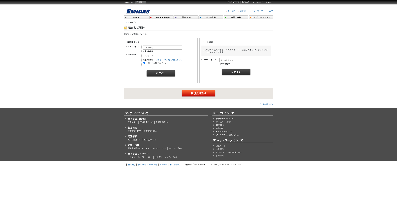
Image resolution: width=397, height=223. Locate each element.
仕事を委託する (162, 122)
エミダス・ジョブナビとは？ (140, 157)
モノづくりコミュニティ (156, 148)
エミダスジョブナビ (138, 154)
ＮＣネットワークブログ (262, 2)
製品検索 (132, 127)
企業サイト (220, 146)
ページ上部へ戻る (266, 104)
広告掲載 (220, 128)
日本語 (139, 2)
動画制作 (220, 125)
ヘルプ (270, 11)
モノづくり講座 (175, 148)
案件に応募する (134, 140)
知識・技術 (133, 145)
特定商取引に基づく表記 (147, 165)
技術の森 (246, 2)
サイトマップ (257, 11)
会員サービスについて (225, 119)
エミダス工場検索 (137, 119)
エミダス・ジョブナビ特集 (166, 157)
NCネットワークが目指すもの (228, 152)
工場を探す (132, 122)
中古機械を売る (150, 131)
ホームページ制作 (223, 122)
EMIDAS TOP (233, 2)
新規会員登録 (198, 93)
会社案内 (231, 11)
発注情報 (132, 136)
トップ (126, 22)
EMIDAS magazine (224, 132)
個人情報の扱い (176, 165)
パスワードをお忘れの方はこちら (169, 60)
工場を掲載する (146, 122)
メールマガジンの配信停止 (227, 135)
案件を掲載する (150, 140)
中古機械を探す (134, 131)
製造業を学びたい (135, 148)
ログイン (161, 73)
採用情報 (243, 11)
